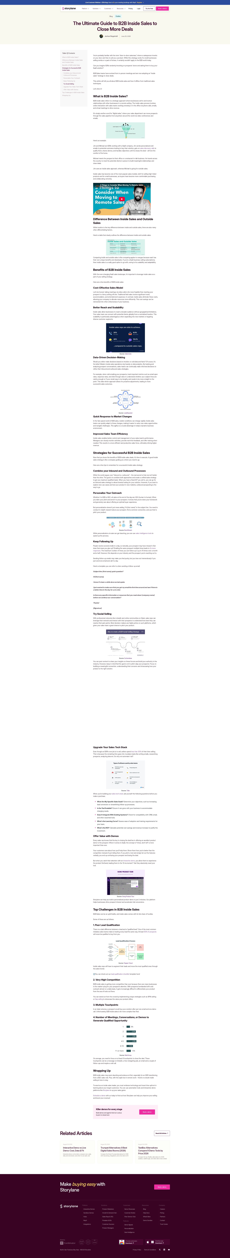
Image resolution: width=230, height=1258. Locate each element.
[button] (85, 8)
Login (138, 8)
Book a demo (147, 1112)
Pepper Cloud (128, 963)
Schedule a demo (99, 1096)
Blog (111, 16)
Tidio (128, 790)
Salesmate (128, 354)
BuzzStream (128, 530)
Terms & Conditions (150, 1250)
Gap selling (99, 999)
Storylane (106, 1090)
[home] (69, 8)
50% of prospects (150, 932)
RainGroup (128, 1055)
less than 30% (136, 752)
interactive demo (129, 861)
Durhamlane (128, 658)
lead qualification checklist (120, 974)
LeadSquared (128, 413)
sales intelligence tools (144, 533)
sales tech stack (117, 794)
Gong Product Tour (128, 896)
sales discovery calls (147, 148)
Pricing (130, 8)
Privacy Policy (137, 1250)
